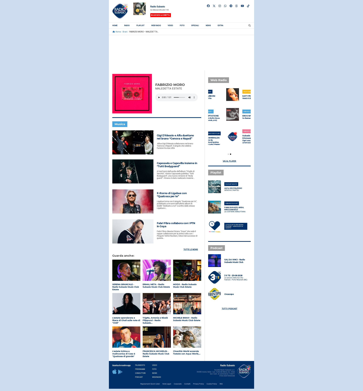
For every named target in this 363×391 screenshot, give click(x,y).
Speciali (195, 25)
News (208, 25)
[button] (228, 154)
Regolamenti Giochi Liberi (150, 384)
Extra (220, 25)
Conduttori (140, 373)
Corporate (178, 384)
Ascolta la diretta (161, 15)
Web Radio (156, 25)
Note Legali (166, 384)
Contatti (187, 384)
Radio (127, 25)
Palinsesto (140, 365)
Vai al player (229, 161)
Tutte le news (190, 249)
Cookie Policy (212, 384)
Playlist (140, 25)
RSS (221, 384)
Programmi (140, 369)
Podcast (139, 377)
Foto (182, 25)
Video (170, 25)
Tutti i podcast (229, 308)
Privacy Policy (198, 384)
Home (114, 25)
